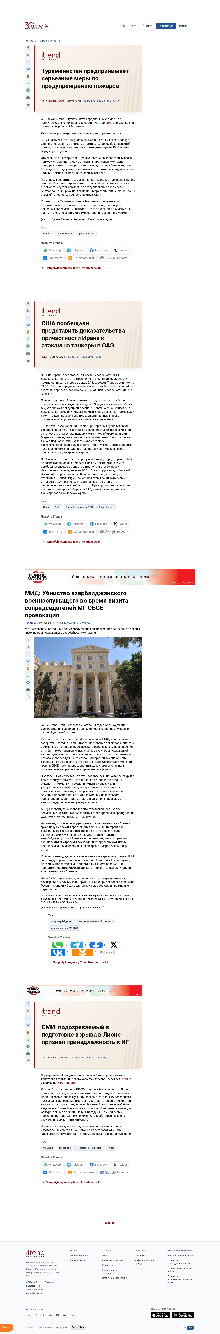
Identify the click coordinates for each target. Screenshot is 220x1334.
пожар (46, 233)
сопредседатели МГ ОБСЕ (64, 928)
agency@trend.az (34, 1293)
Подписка (140, 1255)
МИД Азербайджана (61, 921)
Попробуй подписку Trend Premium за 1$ (73, 268)
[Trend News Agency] (35, 1253)
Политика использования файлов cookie (179, 1279)
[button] (28, 48)
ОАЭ (57, 507)
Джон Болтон (106, 507)
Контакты (107, 1265)
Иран (46, 507)
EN (178, 1327)
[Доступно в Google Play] (183, 1315)
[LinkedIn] (64, 1315)
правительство (86, 233)
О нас (105, 1255)
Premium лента (77, 1260)
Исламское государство (90, 1148)
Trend (111, 122)
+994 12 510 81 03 (34, 1289)
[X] (43, 1315)
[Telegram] (57, 1315)
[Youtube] (50, 1315)
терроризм (65, 1148)
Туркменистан (64, 233)
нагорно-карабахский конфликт (96, 921)
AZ (184, 1327)
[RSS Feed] (72, 1315)
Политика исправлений (114, 1278)
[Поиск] (123, 26)
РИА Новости (66, 1082)
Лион (111, 1148)
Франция (48, 1148)
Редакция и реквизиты (114, 1260)
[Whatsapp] (29, 1315)
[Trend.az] (37, 25)
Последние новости (79, 1255)
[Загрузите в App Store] (160, 1315)
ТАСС (44, 386)
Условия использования (180, 1255)
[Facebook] (36, 1315)
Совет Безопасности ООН (79, 507)
